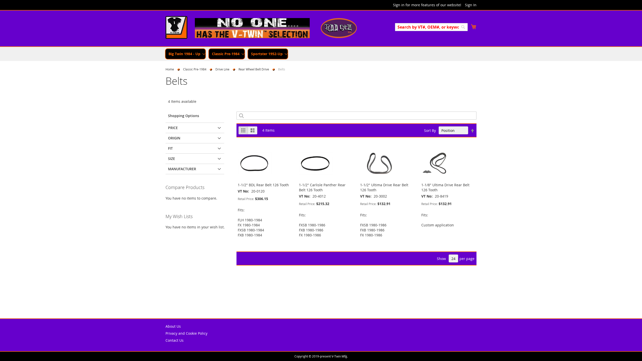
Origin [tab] (174, 138)
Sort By (430, 130)
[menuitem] (185, 53)
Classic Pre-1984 (194, 69)
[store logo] (176, 28)
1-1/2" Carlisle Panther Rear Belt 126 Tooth (322, 187)
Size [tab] (171, 158)
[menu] (321, 54)
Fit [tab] (170, 148)
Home (170, 69)
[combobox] (431, 27)
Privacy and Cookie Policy (186, 333)
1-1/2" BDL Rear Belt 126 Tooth (263, 185)
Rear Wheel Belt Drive (253, 69)
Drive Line (222, 69)
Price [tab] (173, 127)
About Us (173, 326)
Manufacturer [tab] (182, 168)
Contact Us (175, 340)
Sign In (470, 5)
